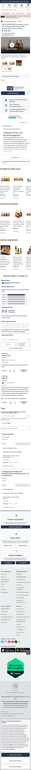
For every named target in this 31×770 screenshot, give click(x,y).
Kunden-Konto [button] (8, 545)
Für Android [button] (23, 563)
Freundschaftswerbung (7, 617)
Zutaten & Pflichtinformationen (13, 129)
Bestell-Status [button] (23, 545)
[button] (3, 6)
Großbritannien (13, 692)
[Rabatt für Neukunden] (15, 88)
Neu (13, 13)
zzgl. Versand (11, 33)
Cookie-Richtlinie (9, 749)
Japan (23, 692)
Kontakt (3, 576)
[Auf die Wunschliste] (28, 93)
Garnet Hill (20, 713)
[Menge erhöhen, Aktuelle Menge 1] (7, 82)
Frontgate (14, 713)
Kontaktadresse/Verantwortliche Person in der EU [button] (16, 162)
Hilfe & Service (20, 597)
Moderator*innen (20, 627)
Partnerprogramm (5, 619)
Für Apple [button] (8, 563)
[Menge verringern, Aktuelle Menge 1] (2, 82)
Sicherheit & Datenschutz (22, 592)
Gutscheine (4, 614)
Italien (19, 692)
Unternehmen (20, 608)
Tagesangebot (6, 13)
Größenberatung (20, 579)
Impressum (24, 707)
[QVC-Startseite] (2, 21)
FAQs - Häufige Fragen (22, 595)
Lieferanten (4, 589)
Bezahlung (19, 585)
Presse (2, 587)
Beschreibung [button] (7, 126)
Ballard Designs (7, 713)
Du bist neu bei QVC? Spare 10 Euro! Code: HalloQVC (15, 1)
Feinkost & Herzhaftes (10, 21)
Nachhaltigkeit (20, 614)
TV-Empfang (19, 629)
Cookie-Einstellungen (15, 766)
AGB (5, 705)
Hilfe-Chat (3, 574)
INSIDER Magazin (5, 608)
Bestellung (19, 574)
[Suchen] (28, 9)
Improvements (10, 716)
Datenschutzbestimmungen (17, 705)
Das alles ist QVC (20, 611)
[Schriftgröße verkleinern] (29, 122)
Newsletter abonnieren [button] (15, 527)
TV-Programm (4, 611)
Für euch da (4, 622)
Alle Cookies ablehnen (15, 761)
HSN (2, 713)
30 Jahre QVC (20, 13)
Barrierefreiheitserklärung (23, 617)
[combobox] (14, 9)
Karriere (18, 624)
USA (8, 692)
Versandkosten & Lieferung (23, 582)
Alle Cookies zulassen (15, 755)
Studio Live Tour (20, 632)
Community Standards (9, 707)
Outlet (18, 635)
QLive (2, 584)
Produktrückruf (5, 592)
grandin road (3, 716)
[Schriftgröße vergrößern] (27, 122)
